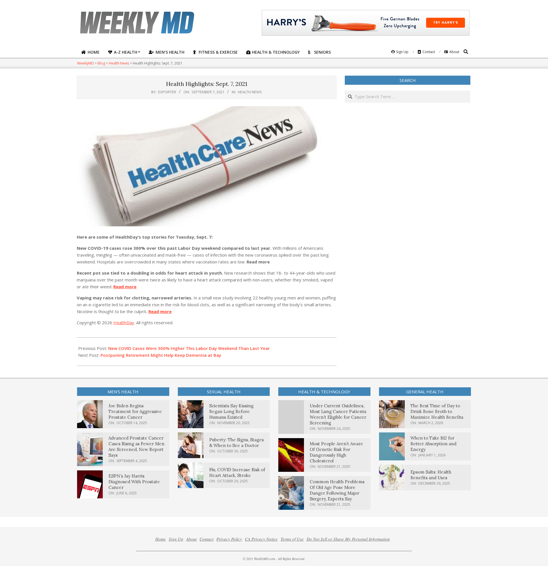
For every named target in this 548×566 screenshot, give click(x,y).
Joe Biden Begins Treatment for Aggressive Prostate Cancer (135, 411)
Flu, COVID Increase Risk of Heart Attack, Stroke (237, 472)
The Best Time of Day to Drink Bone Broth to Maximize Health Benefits (436, 411)
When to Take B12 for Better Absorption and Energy (433, 443)
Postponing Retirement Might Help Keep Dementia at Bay (160, 355)
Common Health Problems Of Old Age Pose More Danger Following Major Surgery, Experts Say (337, 490)
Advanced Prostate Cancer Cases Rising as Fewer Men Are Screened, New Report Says (136, 446)
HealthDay (123, 322)
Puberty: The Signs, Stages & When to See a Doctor (236, 442)
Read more (124, 286)
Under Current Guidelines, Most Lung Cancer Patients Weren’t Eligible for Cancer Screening (338, 414)
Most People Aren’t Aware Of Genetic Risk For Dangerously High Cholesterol (336, 452)
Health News (250, 91)
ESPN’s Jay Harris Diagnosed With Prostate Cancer (134, 481)
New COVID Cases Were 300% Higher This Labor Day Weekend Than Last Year (189, 348)
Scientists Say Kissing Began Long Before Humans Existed (231, 411)
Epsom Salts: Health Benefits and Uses (430, 474)
